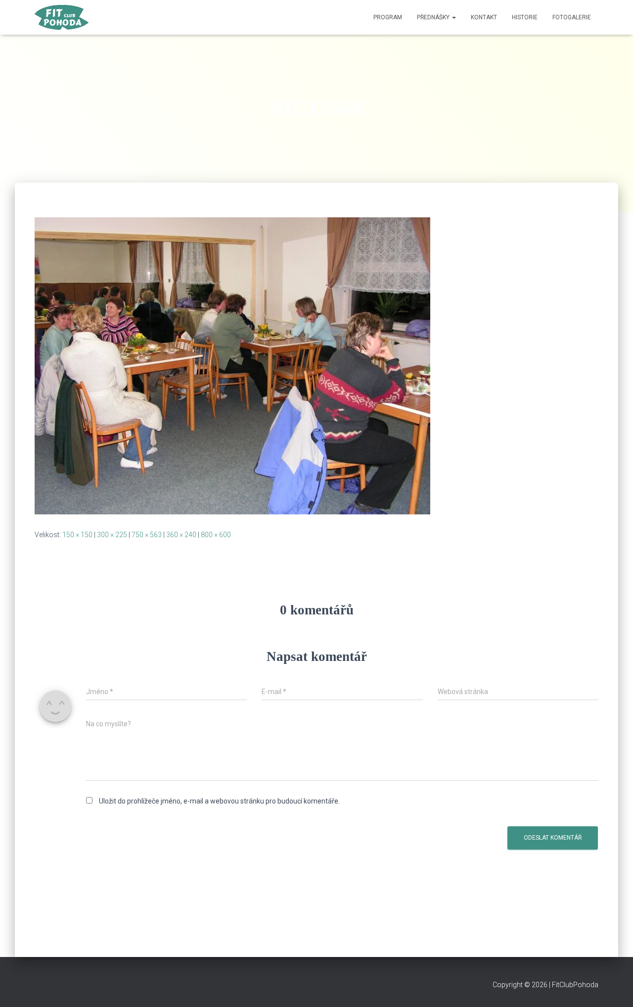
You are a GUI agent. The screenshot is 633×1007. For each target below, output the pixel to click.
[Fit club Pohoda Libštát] (61, 17)
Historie (525, 17)
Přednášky (434, 17)
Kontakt (484, 17)
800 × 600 (216, 535)
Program (387, 17)
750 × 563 (147, 535)
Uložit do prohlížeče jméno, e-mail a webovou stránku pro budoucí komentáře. (219, 801)
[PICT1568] (232, 365)
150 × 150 (77, 535)
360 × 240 (181, 535)
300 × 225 (112, 535)
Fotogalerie (571, 17)
